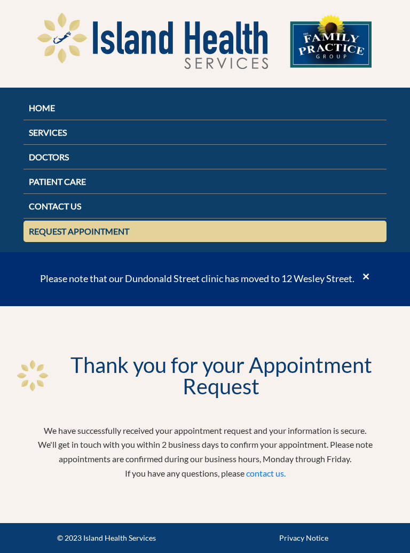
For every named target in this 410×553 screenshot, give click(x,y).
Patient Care (57, 181)
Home (42, 108)
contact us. (266, 473)
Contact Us (55, 206)
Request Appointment (79, 231)
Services (48, 132)
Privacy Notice (303, 537)
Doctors (49, 157)
